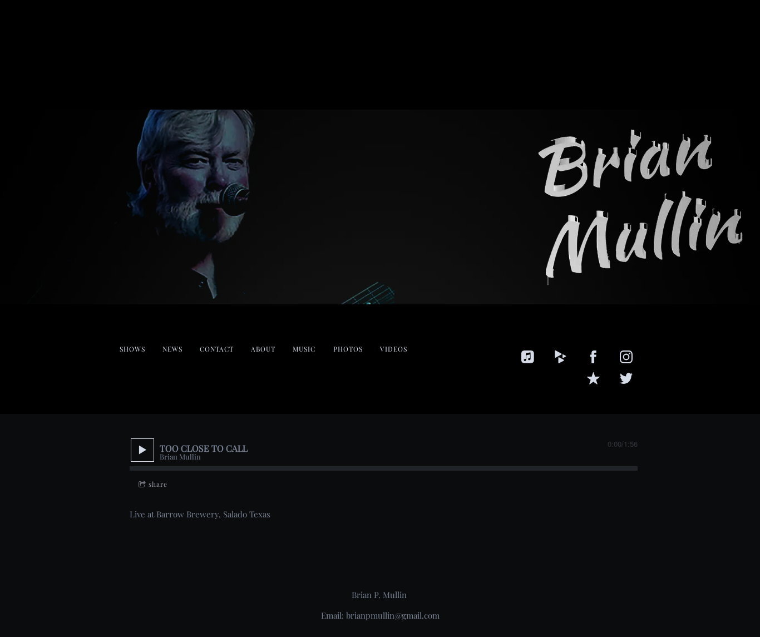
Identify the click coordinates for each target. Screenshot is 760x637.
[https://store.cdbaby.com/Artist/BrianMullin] (560, 356)
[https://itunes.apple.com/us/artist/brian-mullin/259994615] (527, 356)
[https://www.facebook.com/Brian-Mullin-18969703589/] (593, 356)
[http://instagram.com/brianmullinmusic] (626, 356)
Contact (217, 348)
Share (158, 484)
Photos (348, 348)
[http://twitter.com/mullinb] (626, 378)
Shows (132, 348)
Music (304, 348)
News (172, 348)
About (263, 348)
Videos (393, 348)
